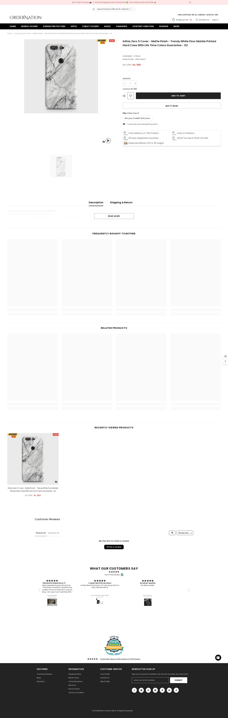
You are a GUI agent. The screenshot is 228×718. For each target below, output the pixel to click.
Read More (114, 216)
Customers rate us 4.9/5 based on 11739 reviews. (120, 659)
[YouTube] (169, 690)
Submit (179, 680)
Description (96, 202)
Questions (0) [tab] (53, 533)
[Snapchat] (162, 690)
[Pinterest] (148, 690)
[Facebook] (134, 690)
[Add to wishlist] (130, 95)
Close (190, 2)
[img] (114, 571)
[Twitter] (176, 690)
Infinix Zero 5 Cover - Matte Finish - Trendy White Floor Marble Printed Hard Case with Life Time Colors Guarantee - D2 (33, 489)
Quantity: (127, 78)
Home (9, 33)
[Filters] (172, 533)
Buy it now (172, 106)
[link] (32, 309)
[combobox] (116, 9)
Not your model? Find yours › (138, 118)
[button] (40, 590)
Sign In (215, 20)
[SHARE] (125, 96)
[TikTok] (155, 690)
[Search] (112, 9)
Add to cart (178, 95)
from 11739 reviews (112, 575)
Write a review (113, 546)
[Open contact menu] (218, 658)
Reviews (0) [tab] (41, 533)
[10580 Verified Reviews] (114, 656)
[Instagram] (141, 690)
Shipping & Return (121, 202)
